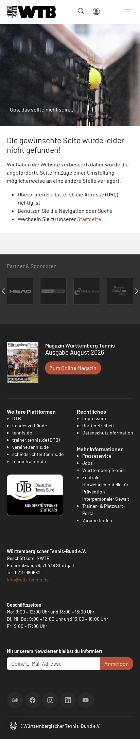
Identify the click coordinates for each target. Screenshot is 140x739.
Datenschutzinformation (107, 432)
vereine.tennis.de (30, 447)
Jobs (87, 463)
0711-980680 (27, 572)
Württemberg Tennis (103, 470)
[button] (13, 725)
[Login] (96, 11)
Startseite (89, 219)
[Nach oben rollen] (127, 726)
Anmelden (116, 663)
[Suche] (81, 11)
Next (136, 291)
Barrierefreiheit (98, 425)
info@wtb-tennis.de (28, 579)
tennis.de (22, 432)
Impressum (94, 418)
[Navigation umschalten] (127, 12)
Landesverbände (29, 425)
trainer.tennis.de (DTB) (36, 440)
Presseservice (96, 456)
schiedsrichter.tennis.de (38, 454)
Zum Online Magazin (73, 368)
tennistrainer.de (29, 461)
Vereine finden (97, 520)
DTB (16, 418)
